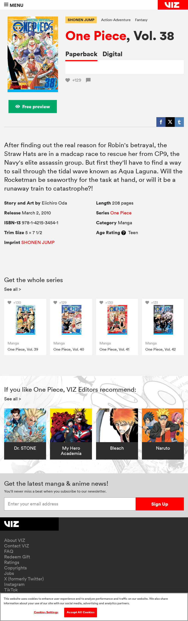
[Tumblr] (179, 122)
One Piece (95, 35)
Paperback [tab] (81, 54)
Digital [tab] (112, 54)
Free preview (36, 106)
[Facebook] (161, 122)
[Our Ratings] (123, 232)
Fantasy (141, 20)
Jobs (9, 573)
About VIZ (14, 540)
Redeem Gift (17, 557)
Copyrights (15, 568)
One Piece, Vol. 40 (68, 349)
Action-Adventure (116, 20)
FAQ (8, 551)
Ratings (11, 562)
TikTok (11, 590)
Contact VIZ (16, 546)
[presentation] (25, 320)
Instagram (14, 584)
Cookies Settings (46, 612)
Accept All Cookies (80, 612)
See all (12, 289)
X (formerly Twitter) (24, 579)
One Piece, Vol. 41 (114, 349)
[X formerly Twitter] (170, 122)
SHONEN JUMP (81, 19)
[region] (94, 607)
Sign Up (159, 504)
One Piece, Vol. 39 (23, 349)
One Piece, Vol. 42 (160, 349)
